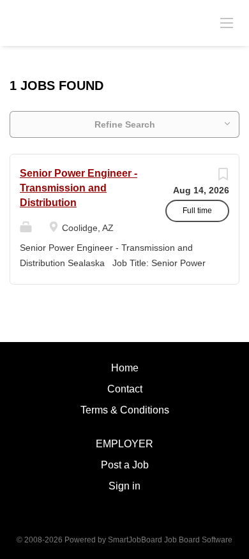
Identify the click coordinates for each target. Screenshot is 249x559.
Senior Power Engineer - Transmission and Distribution (78, 188)
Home (125, 367)
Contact (124, 389)
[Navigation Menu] (226, 22)
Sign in (124, 486)
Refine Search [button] (124, 124)
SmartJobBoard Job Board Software (170, 539)
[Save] (222, 177)
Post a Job (125, 464)
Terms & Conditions (124, 410)
